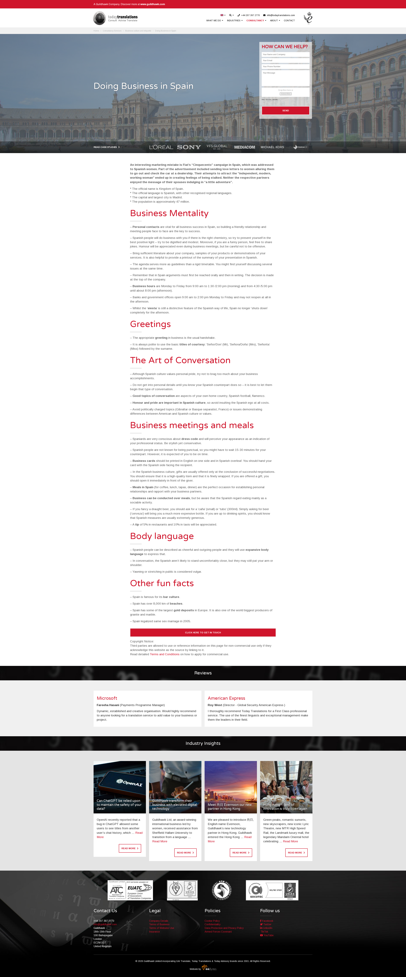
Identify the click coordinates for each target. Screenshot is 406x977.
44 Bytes (209, 967)
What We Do (214, 20)
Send (285, 110)
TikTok (264, 931)
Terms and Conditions (165, 654)
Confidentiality (212, 924)
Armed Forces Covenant (218, 931)
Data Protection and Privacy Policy (224, 928)
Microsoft (107, 698)
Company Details (158, 921)
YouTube (268, 935)
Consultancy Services (112, 31)
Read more (128, 848)
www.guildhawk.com (152, 4)
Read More (159, 841)
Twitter (267, 924)
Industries (234, 20)
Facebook (267, 921)
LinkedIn (267, 928)
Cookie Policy (212, 921)
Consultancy (255, 20)
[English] (223, 15)
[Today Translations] (115, 18)
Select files (285, 94)
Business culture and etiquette (138, 31)
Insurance (154, 931)
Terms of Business (159, 924)
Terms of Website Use (161, 928)
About (274, 20)
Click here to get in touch (203, 632)
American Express (226, 698)
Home (96, 31)
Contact (289, 20)
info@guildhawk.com (105, 924)
